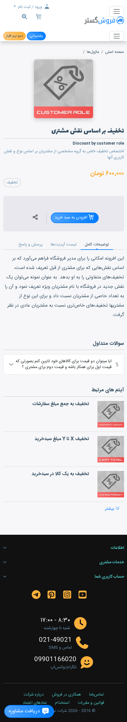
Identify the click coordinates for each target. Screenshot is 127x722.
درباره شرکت (34, 695)
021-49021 (55, 640)
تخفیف (12, 182)
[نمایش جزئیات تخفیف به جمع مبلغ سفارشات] (110, 414)
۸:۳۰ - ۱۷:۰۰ (55, 620)
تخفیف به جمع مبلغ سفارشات (60, 404)
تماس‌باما (96, 695)
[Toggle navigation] (116, 11)
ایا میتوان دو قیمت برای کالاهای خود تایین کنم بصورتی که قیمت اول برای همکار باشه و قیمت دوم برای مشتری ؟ (64, 364)
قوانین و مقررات (91, 703)
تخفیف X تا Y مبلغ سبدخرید (62, 439)
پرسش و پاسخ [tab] (31, 244)
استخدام (62, 703)
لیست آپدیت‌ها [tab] (63, 244)
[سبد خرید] (39, 17)
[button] (35, 218)
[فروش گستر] (104, 20)
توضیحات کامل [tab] (97, 244)
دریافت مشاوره (25, 711)
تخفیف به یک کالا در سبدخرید (60, 474)
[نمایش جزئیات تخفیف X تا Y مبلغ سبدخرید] (110, 449)
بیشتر (110, 508)
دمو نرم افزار (14, 36)
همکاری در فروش (66, 695)
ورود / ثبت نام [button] (30, 7)
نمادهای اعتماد (35, 703)
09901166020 (55, 659)
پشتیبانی (36, 36)
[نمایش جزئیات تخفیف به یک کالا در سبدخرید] (110, 484)
